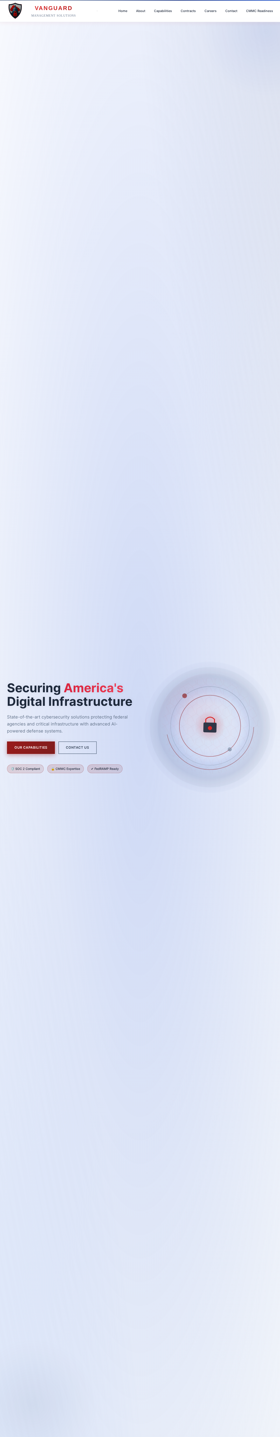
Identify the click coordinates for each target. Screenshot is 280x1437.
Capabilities (163, 11)
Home (122, 11)
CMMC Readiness (259, 11)
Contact (231, 11)
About (140, 11)
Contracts (188, 11)
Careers (211, 11)
